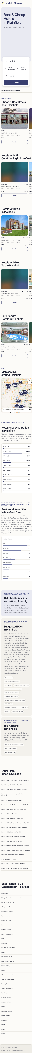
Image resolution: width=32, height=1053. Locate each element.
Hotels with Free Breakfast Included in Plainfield (15, 823)
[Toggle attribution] (30, 409)
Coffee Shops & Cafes (7, 902)
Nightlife (3, 952)
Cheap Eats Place (6, 907)
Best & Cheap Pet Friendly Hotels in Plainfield (14, 868)
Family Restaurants (7, 934)
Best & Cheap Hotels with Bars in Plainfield (13, 809)
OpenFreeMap (6, 409)
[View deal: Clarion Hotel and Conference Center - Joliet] (14, 172)
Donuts (3, 1033)
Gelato (3, 970)
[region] (17, 395)
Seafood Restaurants (7, 979)
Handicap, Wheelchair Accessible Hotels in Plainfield (13, 794)
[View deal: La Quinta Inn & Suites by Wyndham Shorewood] (14, 225)
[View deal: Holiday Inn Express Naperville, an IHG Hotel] (14, 332)
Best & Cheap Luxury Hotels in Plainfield (13, 863)
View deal (15, 142)
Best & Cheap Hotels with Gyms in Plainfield (14, 789)
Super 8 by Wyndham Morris (9, 293)
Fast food (4, 993)
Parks (3, 1029)
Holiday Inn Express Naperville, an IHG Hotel (14, 347)
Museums (4, 1020)
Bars (2, 938)
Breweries (4, 925)
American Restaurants (7, 961)
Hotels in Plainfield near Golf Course (11, 800)
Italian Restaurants (6, 956)
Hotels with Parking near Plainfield (11, 832)
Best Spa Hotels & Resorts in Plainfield (12, 854)
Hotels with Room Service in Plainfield (12, 818)
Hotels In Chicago (13, 3)
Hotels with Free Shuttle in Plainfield (11, 841)
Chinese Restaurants (7, 975)
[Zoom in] (29, 380)
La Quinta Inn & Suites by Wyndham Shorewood (15, 240)
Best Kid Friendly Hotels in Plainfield (11, 785)
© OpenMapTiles (14, 409)
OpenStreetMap (7, 411)
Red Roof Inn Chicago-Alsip (9, 133)
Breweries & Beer (6, 920)
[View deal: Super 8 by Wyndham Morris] (14, 279)
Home (5, 9)
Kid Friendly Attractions (8, 947)
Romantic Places (6, 929)
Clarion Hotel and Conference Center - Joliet (14, 186)
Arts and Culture (6, 1002)
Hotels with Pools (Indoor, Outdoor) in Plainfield (15, 845)
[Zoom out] (29, 383)
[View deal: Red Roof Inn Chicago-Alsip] (14, 118)
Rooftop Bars (5, 984)
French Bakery (5, 965)
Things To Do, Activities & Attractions (12, 898)
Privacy (3, 1050)
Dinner (3, 1006)
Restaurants (5, 893)
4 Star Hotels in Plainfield (8, 859)
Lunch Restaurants (6, 1011)
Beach (3, 1024)
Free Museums (5, 1015)
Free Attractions (6, 997)
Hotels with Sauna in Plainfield (10, 814)
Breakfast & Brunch (7, 911)
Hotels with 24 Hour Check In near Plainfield (14, 827)
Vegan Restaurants (7, 988)
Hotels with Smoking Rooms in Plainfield (13, 836)
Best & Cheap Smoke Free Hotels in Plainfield (14, 805)
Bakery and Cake (6, 916)
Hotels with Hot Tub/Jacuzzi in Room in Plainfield (15, 850)
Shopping (4, 943)
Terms (8, 1050)
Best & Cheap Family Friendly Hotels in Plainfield (15, 780)
